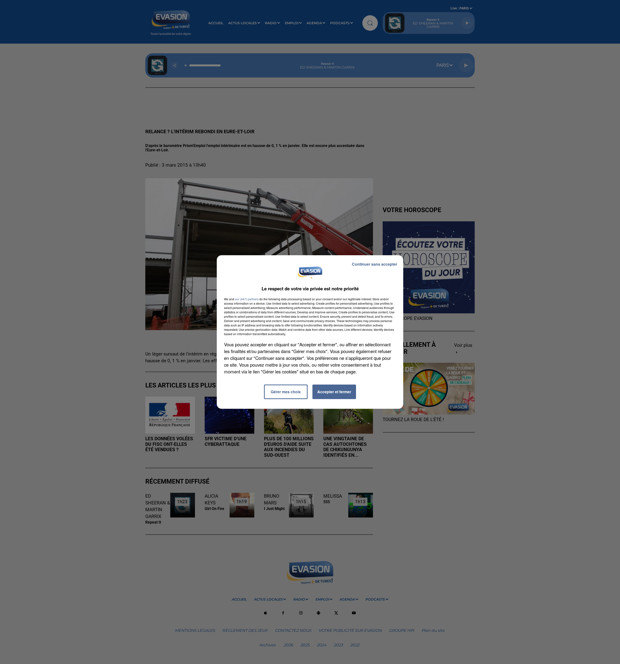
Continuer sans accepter (374, 264)
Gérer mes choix (286, 391)
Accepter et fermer (334, 391)
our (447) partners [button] (247, 299)
